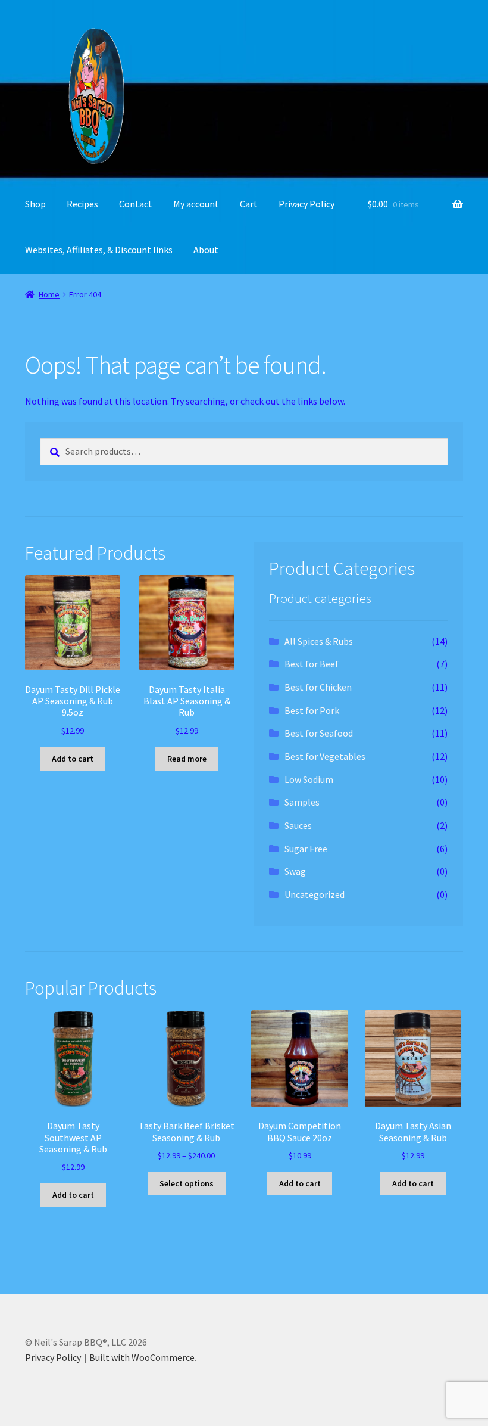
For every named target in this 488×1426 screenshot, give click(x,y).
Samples (302, 802)
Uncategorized (314, 894)
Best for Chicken (318, 687)
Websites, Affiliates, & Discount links (99, 250)
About (205, 250)
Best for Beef (311, 664)
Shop (35, 204)
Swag (295, 871)
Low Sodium (308, 779)
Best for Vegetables (324, 756)
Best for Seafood (318, 733)
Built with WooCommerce (142, 1357)
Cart (249, 204)
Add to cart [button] (72, 758)
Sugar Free (305, 849)
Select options (186, 1183)
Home (49, 294)
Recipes (82, 204)
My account (196, 204)
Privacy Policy (306, 204)
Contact (135, 204)
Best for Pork (311, 710)
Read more (187, 758)
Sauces (298, 825)
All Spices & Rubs (318, 641)
